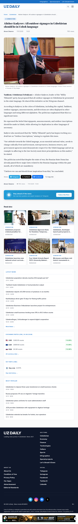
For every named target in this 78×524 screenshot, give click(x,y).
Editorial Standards (11, 488)
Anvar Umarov (9, 31)
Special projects (55, 1)
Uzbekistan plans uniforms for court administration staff (26, 401)
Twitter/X (27, 177)
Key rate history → (12, 373)
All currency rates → (12, 354)
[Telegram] (30, 500)
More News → (10, 326)
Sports (42, 452)
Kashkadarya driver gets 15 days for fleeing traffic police (26, 299)
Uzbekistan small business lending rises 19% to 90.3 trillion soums (29, 312)
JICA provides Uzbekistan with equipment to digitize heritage (27, 407)
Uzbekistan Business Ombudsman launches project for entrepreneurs (30, 305)
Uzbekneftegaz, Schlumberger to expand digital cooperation (27, 319)
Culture (43, 449)
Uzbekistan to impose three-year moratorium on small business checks (31, 387)
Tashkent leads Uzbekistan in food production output (25, 285)
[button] (68, 6)
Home (6, 14)
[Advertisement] (39, 518)
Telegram (15, 177)
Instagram (44, 474)
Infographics (44, 1)
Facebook (38, 177)
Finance (43, 442)
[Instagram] (36, 500)
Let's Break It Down (68, 1)
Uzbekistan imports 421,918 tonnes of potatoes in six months (27, 292)
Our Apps (7, 481)
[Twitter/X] (48, 500)
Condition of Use (10, 474)
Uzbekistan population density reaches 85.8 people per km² (27, 278)
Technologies (45, 446)
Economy (43, 439)
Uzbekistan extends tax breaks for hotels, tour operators (26, 414)
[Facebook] (42, 500)
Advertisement (10, 484)
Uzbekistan (12, 14)
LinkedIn (43, 484)
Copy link (50, 177)
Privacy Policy (9, 478)
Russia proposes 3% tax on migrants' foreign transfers (25, 394)
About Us (7, 471)
